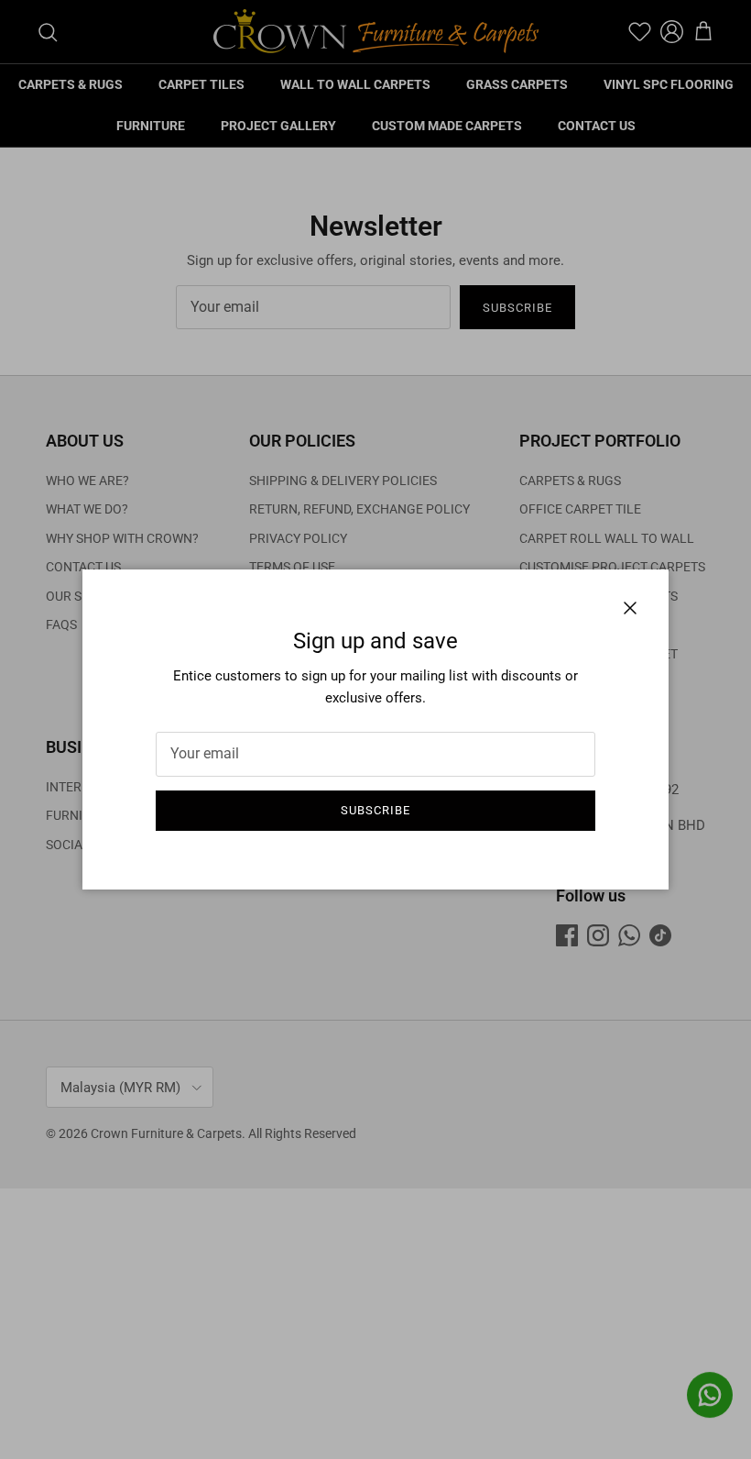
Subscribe (375, 810)
